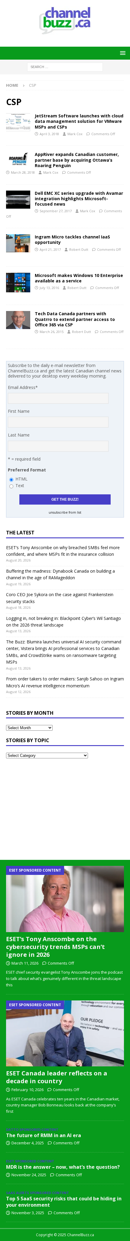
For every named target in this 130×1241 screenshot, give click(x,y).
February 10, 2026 (27, 1089)
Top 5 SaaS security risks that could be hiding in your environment (64, 1201)
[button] (121, 53)
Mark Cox (75, 134)
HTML (21, 479)
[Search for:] (65, 66)
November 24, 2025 (28, 1174)
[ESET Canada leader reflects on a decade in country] (65, 1033)
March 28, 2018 (23, 172)
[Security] (18, 159)
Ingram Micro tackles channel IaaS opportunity (72, 239)
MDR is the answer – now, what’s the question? (63, 1167)
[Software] (18, 282)
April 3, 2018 (49, 134)
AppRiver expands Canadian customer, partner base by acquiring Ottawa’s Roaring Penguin (77, 159)
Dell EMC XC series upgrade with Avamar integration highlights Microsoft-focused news (79, 198)
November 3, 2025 (27, 1212)
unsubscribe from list (65, 512)
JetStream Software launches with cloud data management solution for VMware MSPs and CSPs (79, 121)
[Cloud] (18, 122)
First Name (19, 411)
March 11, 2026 (24, 963)
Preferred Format (27, 470)
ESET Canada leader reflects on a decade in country (56, 1077)
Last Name (19, 435)
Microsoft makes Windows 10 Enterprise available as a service (79, 278)
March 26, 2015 (51, 331)
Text (19, 485)
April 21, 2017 (50, 249)
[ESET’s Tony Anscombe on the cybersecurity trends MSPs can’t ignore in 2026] (65, 899)
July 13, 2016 (49, 287)
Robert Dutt (78, 249)
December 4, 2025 (27, 1143)
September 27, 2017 (56, 211)
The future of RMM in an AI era (43, 1135)
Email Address (23, 387)
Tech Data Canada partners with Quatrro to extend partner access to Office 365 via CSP (75, 319)
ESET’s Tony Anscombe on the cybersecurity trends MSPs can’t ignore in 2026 (55, 947)
